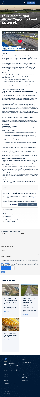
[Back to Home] (3, 2)
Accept (22, 204)
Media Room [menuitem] (6, 380)
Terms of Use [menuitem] (6, 391)
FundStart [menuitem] (6, 379)
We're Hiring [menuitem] (24, 357)
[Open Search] (24, 2)
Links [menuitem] (23, 374)
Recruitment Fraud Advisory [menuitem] (26, 362)
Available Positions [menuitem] (25, 360)
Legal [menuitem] (5, 388)
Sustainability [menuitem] (6, 383)
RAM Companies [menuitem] (24, 379)
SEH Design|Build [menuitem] (25, 377)
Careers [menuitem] (23, 359)
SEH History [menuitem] (6, 381)
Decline (32, 204)
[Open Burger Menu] (37, 2)
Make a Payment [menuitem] (25, 380)
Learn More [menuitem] (6, 374)
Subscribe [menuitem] (6, 376)
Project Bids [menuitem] (24, 376)
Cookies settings (13, 204)
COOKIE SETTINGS (7, 393)
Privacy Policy (31, 197)
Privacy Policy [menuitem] (6, 390)
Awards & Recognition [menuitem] (7, 377)
